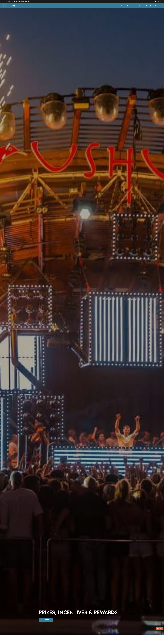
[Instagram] (158, 1)
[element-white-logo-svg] (10, 5)
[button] (132, 5)
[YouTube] (155, 1)
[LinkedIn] (160, 1)
